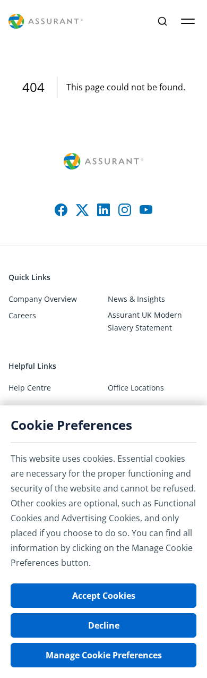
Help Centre (29, 388)
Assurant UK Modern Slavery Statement (145, 321)
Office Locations (136, 388)
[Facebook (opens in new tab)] (61, 210)
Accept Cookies (103, 595)
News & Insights (136, 299)
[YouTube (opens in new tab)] (146, 210)
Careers (22, 315)
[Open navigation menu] (188, 21)
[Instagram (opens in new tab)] (124, 210)
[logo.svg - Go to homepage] (45, 21)
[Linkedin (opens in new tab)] (103, 210)
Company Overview (42, 299)
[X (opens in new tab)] (82, 210)
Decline (103, 625)
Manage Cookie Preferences (104, 655)
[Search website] (162, 21)
